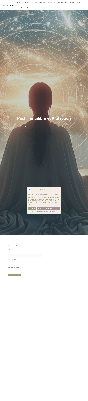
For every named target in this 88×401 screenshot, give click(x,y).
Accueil (18, 2)
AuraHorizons (10, 5)
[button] (30, 2)
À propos (71, 2)
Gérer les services (33, 205)
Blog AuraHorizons (20, 7)
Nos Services (51, 2)
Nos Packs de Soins (62, 2)
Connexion (30, 7)
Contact (78, 2)
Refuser (40, 208)
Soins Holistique (26, 2)
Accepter (32, 208)
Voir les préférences (52, 208)
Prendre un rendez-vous (39, 2)
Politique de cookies (37, 211)
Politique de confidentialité (48, 211)
